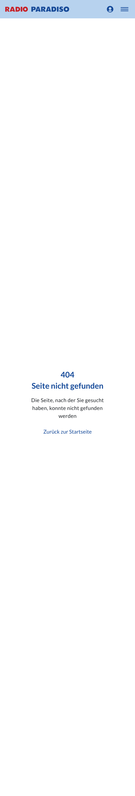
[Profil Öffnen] (110, 9)
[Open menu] (124, 9)
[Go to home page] (37, 9)
